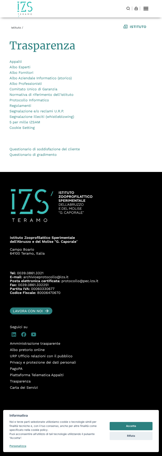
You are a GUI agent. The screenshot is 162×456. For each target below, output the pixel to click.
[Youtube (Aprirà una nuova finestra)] (35, 334)
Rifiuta (131, 435)
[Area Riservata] (136, 8)
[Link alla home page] (25, 9)
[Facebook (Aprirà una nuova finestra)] (25, 334)
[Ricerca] (128, 8)
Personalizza (17, 446)
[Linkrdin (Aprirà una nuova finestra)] (15, 334)
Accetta (131, 425)
